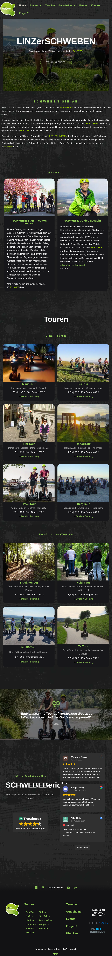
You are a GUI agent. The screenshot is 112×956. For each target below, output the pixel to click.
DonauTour (83, 443)
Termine (50, 5)
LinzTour (29, 443)
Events (83, 5)
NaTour (83, 384)
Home (22, 5)
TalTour (83, 646)
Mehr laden (82, 847)
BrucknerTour (29, 582)
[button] (30, 822)
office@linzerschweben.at (72, 265)
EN (57, 954)
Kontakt (95, 5)
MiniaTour (28, 384)
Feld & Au (83, 582)
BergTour (83, 503)
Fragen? (24, 13)
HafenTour (29, 503)
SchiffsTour (28, 647)
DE (54, 954)
